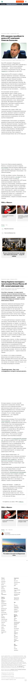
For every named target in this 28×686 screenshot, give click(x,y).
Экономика (3, 581)
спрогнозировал (5, 420)
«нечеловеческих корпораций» (17, 472)
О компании (16, 605)
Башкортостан (4, 608)
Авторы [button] (3, 225)
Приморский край (3, 632)
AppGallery (16, 650)
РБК (2, 367)
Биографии (3, 590)
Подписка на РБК (17, 592)
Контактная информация (16, 607)
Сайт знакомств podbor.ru (16, 632)
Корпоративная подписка (17, 595)
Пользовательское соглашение (7, 676)
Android (15, 648)
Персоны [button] (11, 529)
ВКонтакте (16, 580)
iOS (14, 647)
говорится (4, 71)
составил (17, 177)
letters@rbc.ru (21, 666)
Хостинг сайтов (15, 626)
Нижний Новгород (3, 617)
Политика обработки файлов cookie (8, 679)
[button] (8, 213)
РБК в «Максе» (6, 202)
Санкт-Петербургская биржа (20, 669)
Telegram (16, 583)
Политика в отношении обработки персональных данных (13, 677)
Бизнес (2, 584)
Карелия (2, 628)
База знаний (3, 591)
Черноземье (3, 625)
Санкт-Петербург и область (3, 601)
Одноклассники (17, 582)
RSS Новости (16, 599)
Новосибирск (3, 605)
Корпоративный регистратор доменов (16, 623)
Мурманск (3, 630)
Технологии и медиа (5, 33)
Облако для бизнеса (15, 619)
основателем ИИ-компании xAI (14, 439)
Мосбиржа (13, 669)
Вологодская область (3, 610)
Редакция (15, 609)
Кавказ (2, 627)
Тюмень (2, 624)
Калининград (3, 612)
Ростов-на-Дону (4, 620)
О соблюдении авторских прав (7, 674)
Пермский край (4, 619)
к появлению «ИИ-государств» (13, 458)
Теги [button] (6, 225)
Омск (2, 606)
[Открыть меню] (26, 1)
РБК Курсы (16, 637)
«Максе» (21, 501)
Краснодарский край (4, 614)
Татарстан (3, 622)
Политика (3, 579)
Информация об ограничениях (7, 672)
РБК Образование (3, 594)
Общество (3, 582)
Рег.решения (16, 628)
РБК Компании (16, 636)
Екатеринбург (4, 603)
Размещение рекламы (16, 611)
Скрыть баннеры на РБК (17, 590)
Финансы (3, 588)
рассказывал (4, 167)
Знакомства (16, 630)
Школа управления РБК (16, 640)
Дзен (15, 585)
